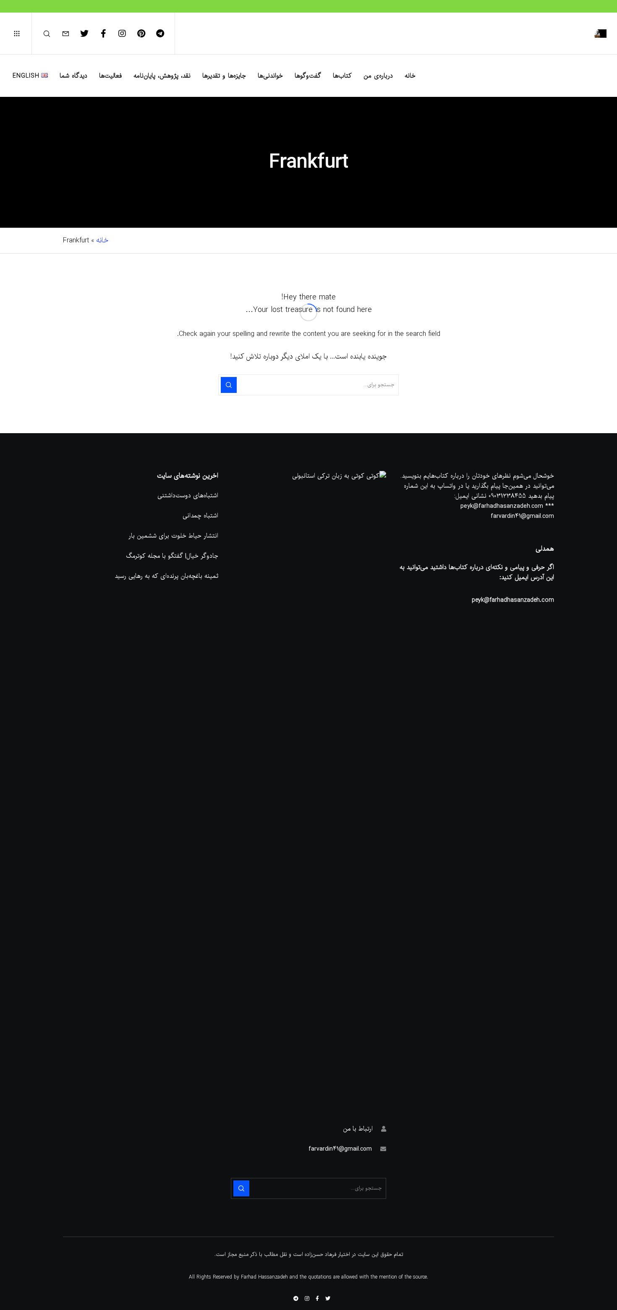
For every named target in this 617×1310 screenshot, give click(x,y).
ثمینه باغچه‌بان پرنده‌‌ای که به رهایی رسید (166, 576)
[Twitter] (89, 34)
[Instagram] (127, 34)
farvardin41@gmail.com (340, 1149)
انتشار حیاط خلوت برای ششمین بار (173, 536)
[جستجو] (51, 34)
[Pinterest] (146, 34)
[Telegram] (165, 34)
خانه (102, 240)
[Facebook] (108, 34)
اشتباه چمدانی (200, 516)
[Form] (70, 34)
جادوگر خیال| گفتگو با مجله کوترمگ (172, 556)
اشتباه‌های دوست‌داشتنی (187, 496)
